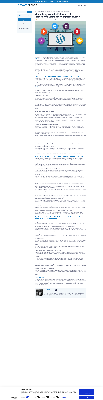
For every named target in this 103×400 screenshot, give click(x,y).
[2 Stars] (36, 19)
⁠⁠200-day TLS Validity (39, 1)
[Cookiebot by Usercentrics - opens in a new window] (14, 398)
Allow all (86, 390)
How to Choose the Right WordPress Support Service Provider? (23, 23)
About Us (80, 5)
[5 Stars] (40, 19)
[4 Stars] (38, 19)
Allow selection (87, 393)
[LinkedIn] (56, 290)
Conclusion (20, 30)
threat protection (38, 58)
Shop (85, 5)
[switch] (38, 397)
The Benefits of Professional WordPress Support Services (23, 19)
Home (36, 11)
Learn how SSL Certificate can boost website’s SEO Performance (48, 139)
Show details (63, 397)
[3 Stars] (37, 19)
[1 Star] (35, 19)
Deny (87, 397)
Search (29, 12)
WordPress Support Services (41, 86)
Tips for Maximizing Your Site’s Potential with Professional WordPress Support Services (24, 27)
